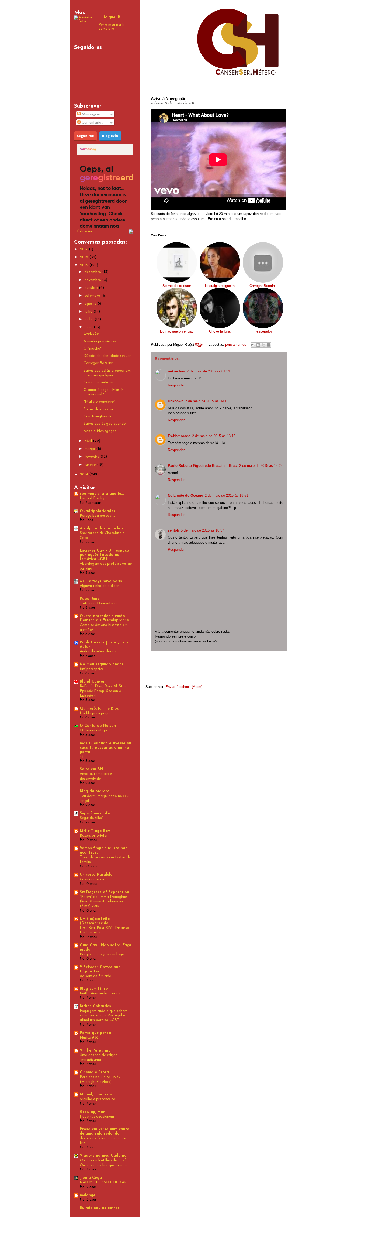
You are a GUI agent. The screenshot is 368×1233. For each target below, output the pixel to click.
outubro (92, 288)
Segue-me (85, 135)
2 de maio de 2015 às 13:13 (213, 436)
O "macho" (93, 349)
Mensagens (90, 114)
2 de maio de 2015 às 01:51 (208, 371)
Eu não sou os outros (100, 1208)
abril (89, 441)
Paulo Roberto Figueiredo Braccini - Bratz (203, 466)
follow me (85, 231)
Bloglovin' (110, 135)
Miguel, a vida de (96, 1094)
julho (89, 312)
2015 (84, 265)
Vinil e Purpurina (95, 1051)
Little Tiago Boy (95, 831)
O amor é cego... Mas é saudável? (103, 392)
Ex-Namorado (179, 436)
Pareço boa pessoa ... (97, 516)
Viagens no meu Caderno (103, 1156)
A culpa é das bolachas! (102, 528)
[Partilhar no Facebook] (268, 345)
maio (89, 327)
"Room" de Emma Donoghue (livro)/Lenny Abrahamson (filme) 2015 (103, 901)
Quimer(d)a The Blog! (100, 709)
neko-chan (176, 371)
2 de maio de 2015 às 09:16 (206, 401)
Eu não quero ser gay (176, 331)
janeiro (91, 465)
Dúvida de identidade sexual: (107, 356)
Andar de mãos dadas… (99, 651)
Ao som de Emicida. (96, 976)
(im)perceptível (92, 669)
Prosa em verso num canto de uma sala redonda (104, 1131)
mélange (87, 1195)
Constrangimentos (99, 417)
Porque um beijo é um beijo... (103, 954)
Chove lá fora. (220, 331)
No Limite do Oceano (185, 496)
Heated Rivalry (92, 498)
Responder (176, 385)
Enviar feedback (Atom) (183, 687)
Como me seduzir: (98, 383)
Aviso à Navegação (100, 431)
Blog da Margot (95, 791)
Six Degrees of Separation (104, 892)
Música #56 (89, 1037)
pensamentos (235, 344)
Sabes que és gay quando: (105, 424)
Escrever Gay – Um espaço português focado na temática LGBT (104, 555)
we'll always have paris (101, 581)
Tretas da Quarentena (98, 603)
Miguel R (112, 17)
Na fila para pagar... (96, 713)
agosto (91, 304)
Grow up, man (92, 1112)
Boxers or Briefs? (94, 835)
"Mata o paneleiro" (99, 402)
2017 (84, 249)
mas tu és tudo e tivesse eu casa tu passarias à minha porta (105, 747)
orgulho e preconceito (97, 1099)
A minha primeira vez (101, 341)
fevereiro (92, 457)
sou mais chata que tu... (102, 494)
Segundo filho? (92, 818)
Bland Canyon (92, 682)
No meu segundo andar (101, 664)
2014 (84, 474)
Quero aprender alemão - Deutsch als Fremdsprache (104, 618)
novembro (93, 280)
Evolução (91, 334)
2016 (84, 257)
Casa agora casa (94, 879)
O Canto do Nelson (98, 726)
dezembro (93, 272)
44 (82, 756)
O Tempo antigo (93, 730)
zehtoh (173, 530)
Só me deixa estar (176, 286)
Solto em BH (91, 769)
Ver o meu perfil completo (111, 27)
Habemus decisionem (97, 1116)
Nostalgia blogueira (220, 286)
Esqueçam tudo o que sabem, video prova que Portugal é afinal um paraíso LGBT (104, 1015)
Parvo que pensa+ (96, 1033)
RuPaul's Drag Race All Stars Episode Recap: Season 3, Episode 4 (104, 690)
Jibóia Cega (91, 1178)
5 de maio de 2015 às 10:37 (202, 530)
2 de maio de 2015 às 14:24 (261, 466)
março (90, 449)
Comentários (92, 123)
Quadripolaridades (97, 511)
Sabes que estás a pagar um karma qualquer (107, 373)
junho (90, 319)
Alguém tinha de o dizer (99, 586)
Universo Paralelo (96, 875)
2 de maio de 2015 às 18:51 (226, 496)
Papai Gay (89, 599)
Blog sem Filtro (94, 989)
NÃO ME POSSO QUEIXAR (103, 1182)
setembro (93, 296)
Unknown (175, 401)
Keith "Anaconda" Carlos (100, 993)
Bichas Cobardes (95, 1006)
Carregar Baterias (263, 286)
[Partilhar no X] (263, 345)
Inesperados (263, 331)
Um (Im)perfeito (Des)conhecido (95, 921)
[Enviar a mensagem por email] (253, 345)
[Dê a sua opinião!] (258, 345)
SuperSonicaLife (95, 813)
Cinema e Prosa (94, 1072)
